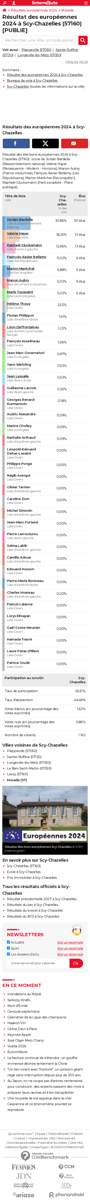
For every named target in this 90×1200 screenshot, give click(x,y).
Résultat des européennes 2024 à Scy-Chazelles (45, 75)
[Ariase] (23, 1194)
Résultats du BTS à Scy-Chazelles (33, 916)
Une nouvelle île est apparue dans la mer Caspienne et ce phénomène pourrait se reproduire (39, 1104)
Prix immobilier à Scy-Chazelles (32, 878)
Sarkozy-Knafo (18, 1000)
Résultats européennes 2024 (34, 10)
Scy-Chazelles (18, 86)
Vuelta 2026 (16, 1046)
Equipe (40, 1133)
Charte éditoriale (58, 1133)
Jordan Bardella (20, 219)
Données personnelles (22, 1142)
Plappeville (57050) (36, 50)
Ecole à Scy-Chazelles (24, 872)
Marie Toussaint (20, 292)
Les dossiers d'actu (24, 954)
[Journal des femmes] (23, 1167)
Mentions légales (17, 1147)
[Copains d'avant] (23, 1185)
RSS (52, 1138)
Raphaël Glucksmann (24, 245)
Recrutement (66, 1138)
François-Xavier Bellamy (26, 257)
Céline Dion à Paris (22, 1029)
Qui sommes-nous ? (21, 1133)
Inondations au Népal (24, 994)
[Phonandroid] (66, 1195)
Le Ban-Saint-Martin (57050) (29, 768)
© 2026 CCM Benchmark (67, 1147)
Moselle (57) (17, 780)
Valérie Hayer (18, 233)
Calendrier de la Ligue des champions (36, 1017)
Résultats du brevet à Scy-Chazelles (35, 910)
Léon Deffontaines (23, 327)
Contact (20, 1138)
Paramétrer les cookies (52, 1142)
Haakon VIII (16, 1023)
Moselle (67, 10)
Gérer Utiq (76, 1142)
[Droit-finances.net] (66, 1176)
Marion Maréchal (20, 269)
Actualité (17, 942)
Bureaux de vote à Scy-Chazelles (32, 81)
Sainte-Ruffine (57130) (24, 757)
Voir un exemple (70, 942)
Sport (14, 948)
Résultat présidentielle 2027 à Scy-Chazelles (42, 899)
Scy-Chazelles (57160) (24, 866)
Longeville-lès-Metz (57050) (39, 55)
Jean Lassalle (18, 376)
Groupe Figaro (39, 1147)
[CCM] (66, 1167)
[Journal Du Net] (23, 1176)
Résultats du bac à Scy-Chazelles (32, 905)
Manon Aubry (18, 280)
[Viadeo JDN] (66, 1186)
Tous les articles (38, 1138)
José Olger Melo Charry (25, 1040)
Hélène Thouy (18, 304)
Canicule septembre (23, 1011)
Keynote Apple (19, 1035)
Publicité (76, 1133)
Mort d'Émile (17, 1006)
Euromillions (17, 1052)
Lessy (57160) (17, 774)
